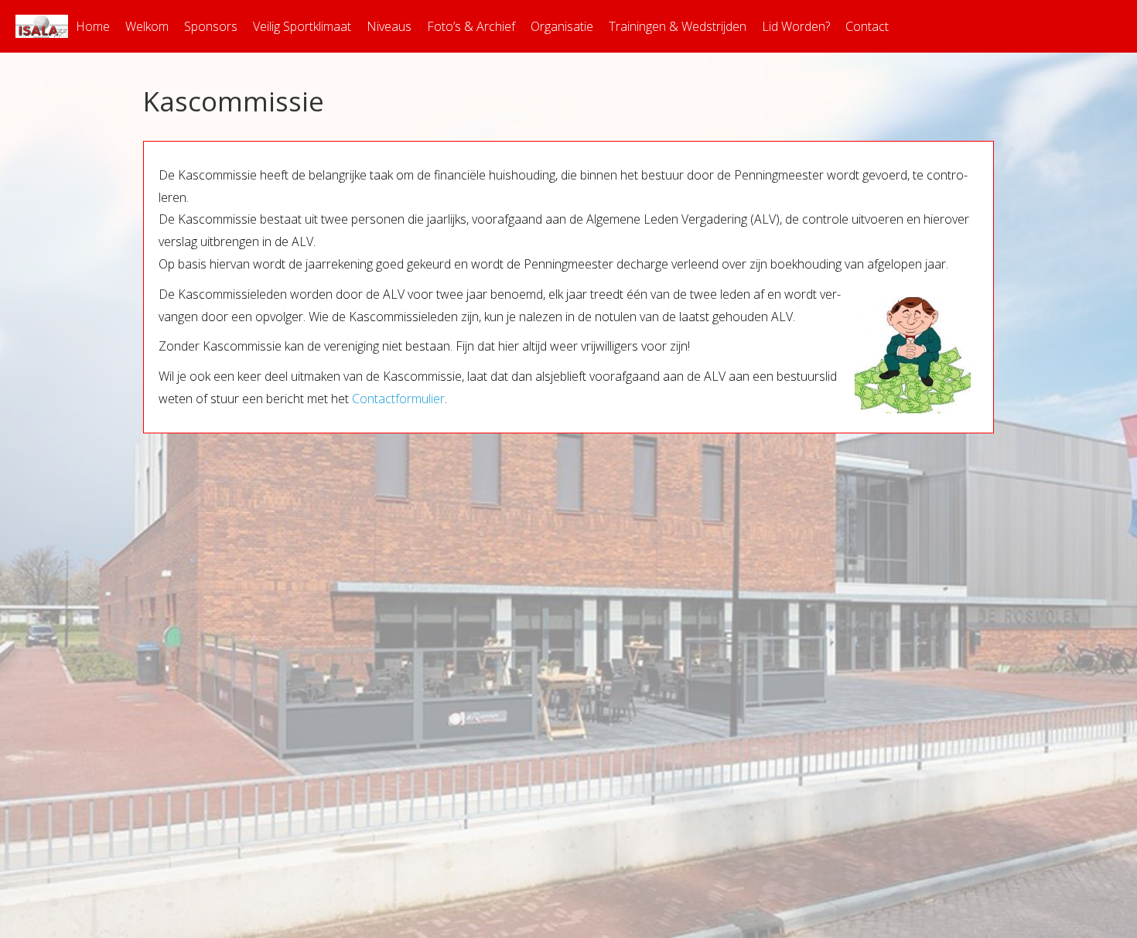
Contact (867, 26)
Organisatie (562, 26)
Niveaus (389, 26)
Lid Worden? (796, 26)
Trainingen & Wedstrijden (677, 26)
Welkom (147, 26)
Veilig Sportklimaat (302, 26)
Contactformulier (398, 398)
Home (93, 26)
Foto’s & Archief (471, 26)
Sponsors (210, 26)
